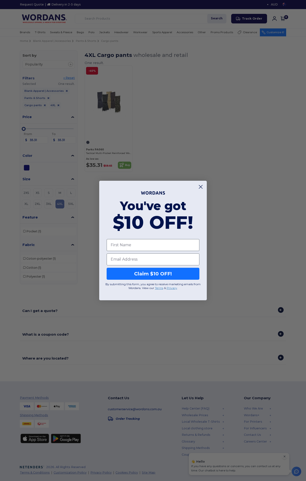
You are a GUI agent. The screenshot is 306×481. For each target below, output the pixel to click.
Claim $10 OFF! (153, 274)
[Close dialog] (201, 187)
